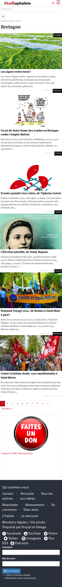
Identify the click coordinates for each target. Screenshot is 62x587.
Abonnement (34, 505)
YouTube (34, 533)
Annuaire (27, 494)
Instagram (33, 538)
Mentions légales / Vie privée (23, 522)
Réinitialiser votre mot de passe (21, 578)
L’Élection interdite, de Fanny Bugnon (24, 252)
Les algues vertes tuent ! (16, 71)
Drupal (26, 527)
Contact (7, 494)
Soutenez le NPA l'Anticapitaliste (17, 454)
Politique (57, 91)
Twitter (13, 538)
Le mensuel (29, 516)
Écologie (57, 35)
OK (3, 16)
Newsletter (10, 505)
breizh (18, 21)
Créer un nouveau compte (18, 575)
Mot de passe (8, 559)
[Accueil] (15, 3)
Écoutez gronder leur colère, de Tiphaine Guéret (31, 193)
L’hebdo (8, 516)
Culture (58, 153)
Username (7, 547)
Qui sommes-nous (15, 487)
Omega (41, 527)
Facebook (13, 533)
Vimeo (52, 533)
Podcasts (21, 543)
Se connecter (12, 571)
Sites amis (31, 510)
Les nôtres (27, 499)
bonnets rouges (7, 21)
